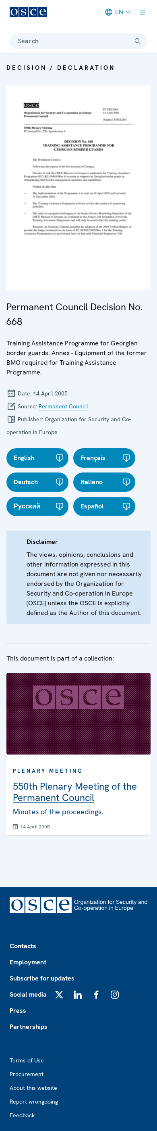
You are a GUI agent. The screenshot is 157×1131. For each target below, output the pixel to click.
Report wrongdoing (34, 1101)
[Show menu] (142, 12)
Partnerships (29, 1026)
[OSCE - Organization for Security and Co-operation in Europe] (28, 12)
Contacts (23, 946)
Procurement (26, 1074)
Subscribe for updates (42, 978)
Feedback (22, 1115)
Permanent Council (63, 406)
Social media (28, 994)
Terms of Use (27, 1060)
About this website (33, 1087)
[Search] (138, 41)
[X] (59, 995)
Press (18, 1010)
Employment (28, 962)
